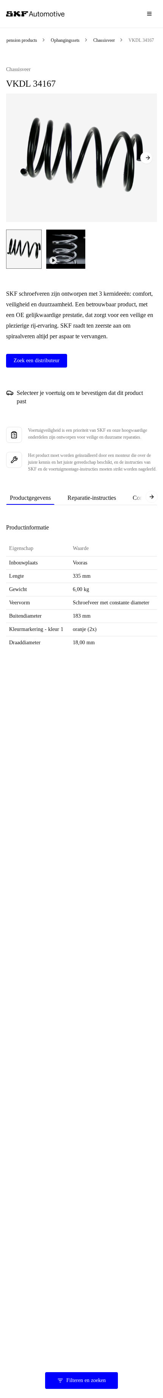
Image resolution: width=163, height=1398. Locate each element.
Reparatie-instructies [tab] (91, 498)
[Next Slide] (146, 158)
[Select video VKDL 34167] (65, 249)
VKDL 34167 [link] (141, 40)
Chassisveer (104, 40)
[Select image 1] (24, 249)
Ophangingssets (65, 40)
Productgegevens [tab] (30, 498)
